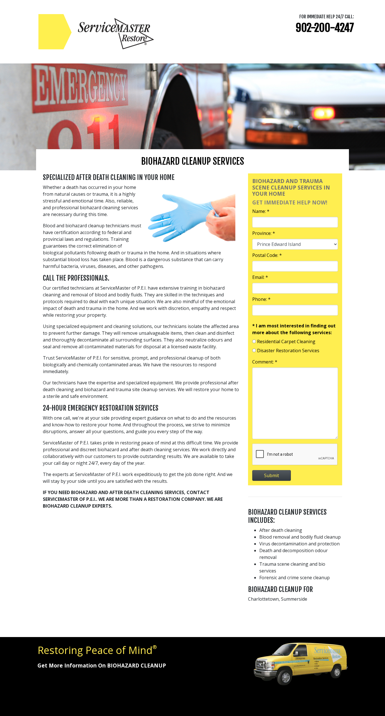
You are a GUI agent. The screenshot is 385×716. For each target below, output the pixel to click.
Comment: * (264, 362)
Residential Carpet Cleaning (286, 341)
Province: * (263, 233)
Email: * (260, 277)
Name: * (260, 211)
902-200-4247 (325, 27)
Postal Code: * (267, 255)
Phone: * (261, 299)
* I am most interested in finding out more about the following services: (294, 329)
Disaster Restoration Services (288, 350)
